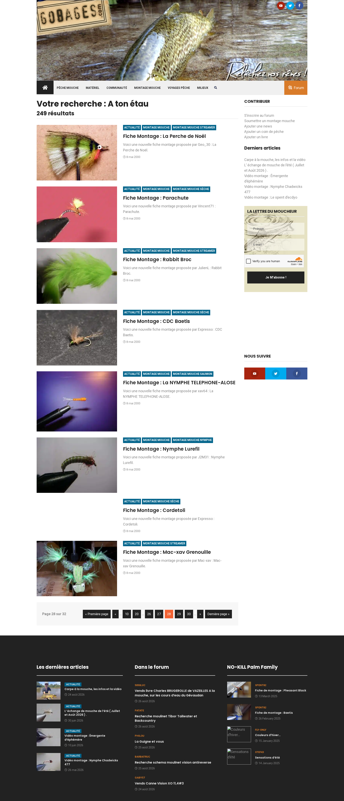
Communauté (117, 87)
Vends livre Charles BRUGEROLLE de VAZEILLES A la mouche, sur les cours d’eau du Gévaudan (175, 692)
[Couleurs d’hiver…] (239, 734)
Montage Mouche (147, 87)
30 (189, 614)
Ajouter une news (258, 126)
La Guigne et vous (149, 741)
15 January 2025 (269, 740)
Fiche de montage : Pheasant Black (280, 690)
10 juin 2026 (75, 745)
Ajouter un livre (256, 137)
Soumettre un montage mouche (269, 121)
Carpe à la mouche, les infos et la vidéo (274, 160)
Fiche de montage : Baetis (274, 713)
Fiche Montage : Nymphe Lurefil (161, 449)
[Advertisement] (276, 323)
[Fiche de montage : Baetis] (239, 712)
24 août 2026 (76, 694)
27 (159, 614)
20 (137, 614)
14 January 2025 (269, 763)
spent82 (260, 685)
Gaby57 (140, 777)
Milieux (202, 87)
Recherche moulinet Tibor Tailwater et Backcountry (166, 718)
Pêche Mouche (68, 87)
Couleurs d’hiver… (268, 735)
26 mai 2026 (76, 770)
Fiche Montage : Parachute (156, 198)
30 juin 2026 (75, 720)
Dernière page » (218, 614)
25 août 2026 (146, 747)
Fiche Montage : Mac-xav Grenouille (167, 552)
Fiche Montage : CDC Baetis (156, 321)
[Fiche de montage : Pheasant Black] (239, 689)
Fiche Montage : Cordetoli (154, 510)
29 (179, 614)
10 (127, 614)
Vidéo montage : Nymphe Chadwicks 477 (91, 762)
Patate (139, 710)
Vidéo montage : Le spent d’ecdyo (270, 197)
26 (149, 614)
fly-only (260, 729)
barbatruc (142, 756)
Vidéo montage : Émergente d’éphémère (84, 738)
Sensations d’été (267, 758)
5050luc (140, 685)
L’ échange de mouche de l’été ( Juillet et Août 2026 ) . (92, 713)
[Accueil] (172, 40)
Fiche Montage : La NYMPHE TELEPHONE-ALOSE (179, 382)
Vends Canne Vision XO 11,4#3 (159, 783)
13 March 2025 (268, 696)
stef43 (259, 752)
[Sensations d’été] (239, 756)
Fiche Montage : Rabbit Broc (157, 259)
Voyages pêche (179, 87)
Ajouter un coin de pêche (264, 131)
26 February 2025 (269, 718)
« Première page (96, 614)
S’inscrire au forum (259, 115)
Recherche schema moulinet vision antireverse (173, 762)
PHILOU (139, 735)
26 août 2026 (146, 701)
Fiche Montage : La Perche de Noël (164, 136)
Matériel (92, 87)
